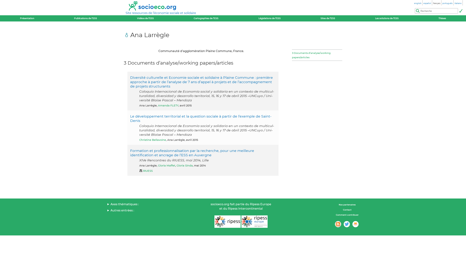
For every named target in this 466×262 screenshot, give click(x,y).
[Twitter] (347, 224)
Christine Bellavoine (152, 140)
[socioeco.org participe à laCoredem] (355, 224)
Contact (347, 210)
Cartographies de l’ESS (206, 18)
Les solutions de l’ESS (387, 18)
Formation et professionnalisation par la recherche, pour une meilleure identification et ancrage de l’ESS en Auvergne (192, 152)
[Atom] (338, 224)
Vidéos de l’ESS (145, 18)
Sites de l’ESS (328, 18)
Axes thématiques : (124, 204)
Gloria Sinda (185, 165)
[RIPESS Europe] (254, 221)
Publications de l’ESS (85, 18)
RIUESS (148, 170)
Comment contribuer (347, 215)
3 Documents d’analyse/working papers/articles (311, 55)
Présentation (27, 18)
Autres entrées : (122, 210)
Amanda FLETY (168, 105)
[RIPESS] (227, 221)
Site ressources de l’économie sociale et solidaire (161, 13)
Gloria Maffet (166, 165)
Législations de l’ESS (269, 18)
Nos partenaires (347, 204)
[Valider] (461, 11)
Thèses (442, 18)
